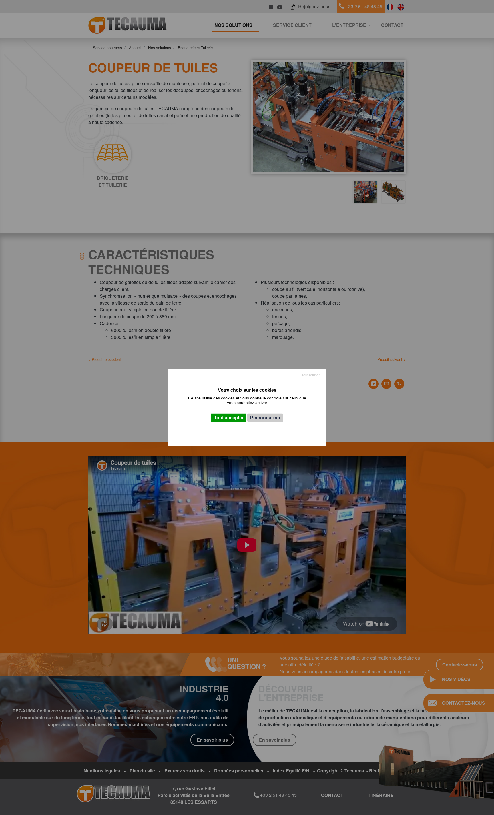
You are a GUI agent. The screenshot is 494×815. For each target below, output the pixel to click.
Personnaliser (265, 417)
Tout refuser (311, 375)
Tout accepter (229, 417)
